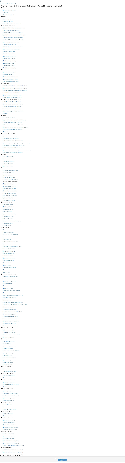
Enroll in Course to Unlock (62, 460)
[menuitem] (0, 2)
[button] (0, 0)
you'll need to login (66, 458)
